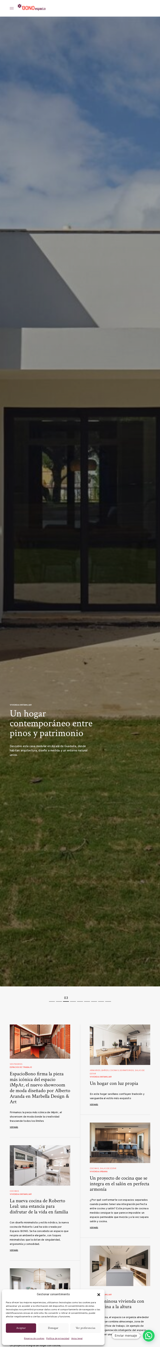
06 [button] (87, 998)
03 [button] (66, 998)
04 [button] (73, 998)
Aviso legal (77, 1338)
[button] (99, 1295)
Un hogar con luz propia (114, 1083)
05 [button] (80, 998)
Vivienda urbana (99, 1171)
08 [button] (101, 998)
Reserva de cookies (34, 1338)
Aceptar (21, 1328)
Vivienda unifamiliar (101, 1077)
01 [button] (52, 998)
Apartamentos (18, 697)
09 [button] (108, 998)
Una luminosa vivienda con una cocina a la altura (117, 1304)
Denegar (53, 1328)
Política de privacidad (57, 1338)
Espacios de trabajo (21, 1067)
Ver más (14, 1127)
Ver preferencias (85, 1328)
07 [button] (94, 998)
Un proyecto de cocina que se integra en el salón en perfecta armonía (119, 1183)
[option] (80, 501)
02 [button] (59, 998)
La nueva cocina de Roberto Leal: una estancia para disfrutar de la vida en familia (39, 1206)
